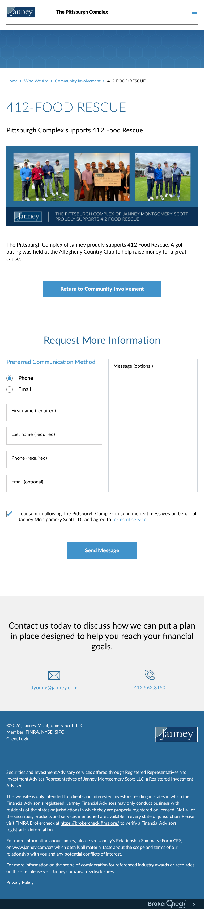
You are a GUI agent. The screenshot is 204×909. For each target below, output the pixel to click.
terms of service (129, 519)
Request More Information (102, 340)
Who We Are (36, 81)
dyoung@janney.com (54, 688)
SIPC (59, 732)
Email (24, 389)
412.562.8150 (150, 688)
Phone (25, 378)
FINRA (32, 732)
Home (12, 81)
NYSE (47, 732)
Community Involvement (78, 81)
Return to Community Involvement (102, 289)
